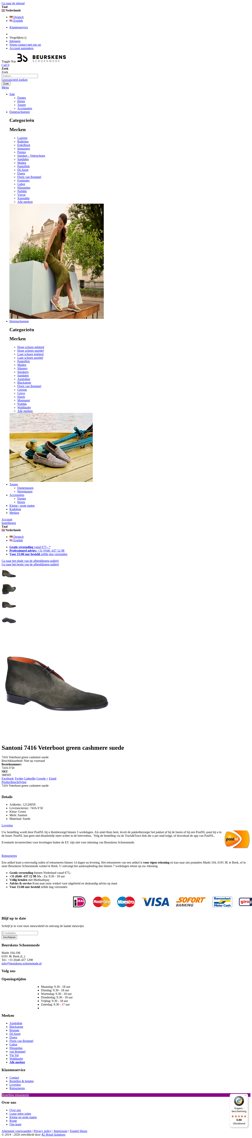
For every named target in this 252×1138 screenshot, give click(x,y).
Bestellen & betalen (21, 1081)
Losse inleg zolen (20, 1113)
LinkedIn (30, 778)
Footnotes (23, 180)
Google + (42, 778)
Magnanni (23, 400)
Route (13, 1120)
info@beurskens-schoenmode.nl (22, 963)
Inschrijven (9, 937)
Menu (5, 87)
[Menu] (245, 1096)
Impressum (60, 1131)
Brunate (14, 1030)
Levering (15, 1084)
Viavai (21, 194)
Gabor (21, 184)
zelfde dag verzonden (38, 554)
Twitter (19, 778)
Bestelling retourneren (15, 1095)
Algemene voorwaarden (17, 1131)
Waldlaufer (24, 407)
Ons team (15, 1124)
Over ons (15, 1110)
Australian (23, 379)
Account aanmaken (21, 48)
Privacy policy (43, 1131)
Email (52, 778)
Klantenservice (18, 27)
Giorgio (22, 389)
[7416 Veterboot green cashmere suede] (9, 580)
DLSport (22, 170)
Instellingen (9, 523)
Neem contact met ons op (25, 44)
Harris (21, 396)
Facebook (8, 778)
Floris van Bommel (29, 177)
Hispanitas (23, 187)
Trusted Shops (78, 1131)
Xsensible (23, 198)
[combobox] (20, 76)
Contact (14, 1077)
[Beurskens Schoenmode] (41, 61)
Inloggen (14, 41)
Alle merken (25, 201)
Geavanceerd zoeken (15, 79)
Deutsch (18, 17)
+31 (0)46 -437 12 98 (36, 550)
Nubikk (22, 191)
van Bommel (17, 1051)
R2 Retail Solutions (53, 1134)
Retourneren (17, 1088)
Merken (14, 512)
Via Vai (14, 1055)
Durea (21, 173)
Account (7, 519)
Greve (21, 393)
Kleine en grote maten (23, 1117)
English (18, 20)
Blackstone (24, 382)
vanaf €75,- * (30, 547)
